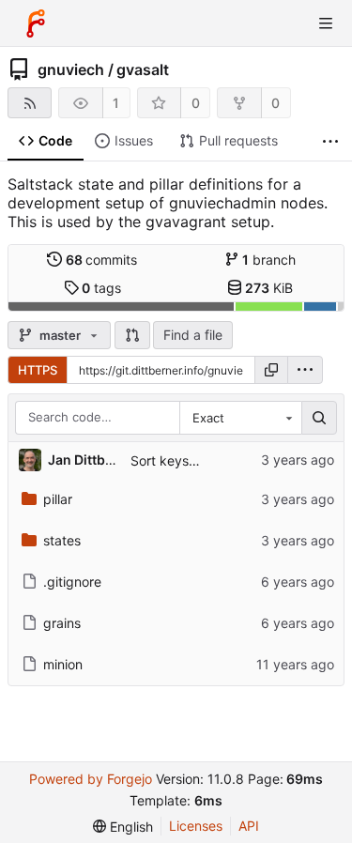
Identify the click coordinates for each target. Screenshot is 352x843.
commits (102, 260)
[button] (132, 335)
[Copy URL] (271, 370)
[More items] (330, 141)
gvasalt (142, 69)
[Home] (35, 23)
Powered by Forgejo (90, 779)
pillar (57, 499)
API (248, 826)
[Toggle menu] (326, 23)
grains (62, 623)
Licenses (195, 826)
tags (101, 288)
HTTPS (37, 369)
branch (269, 260)
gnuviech (71, 69)
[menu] (305, 370)
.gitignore (72, 582)
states (62, 540)
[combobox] (240, 418)
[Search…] (319, 418)
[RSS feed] (30, 102)
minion (63, 664)
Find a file (192, 335)
